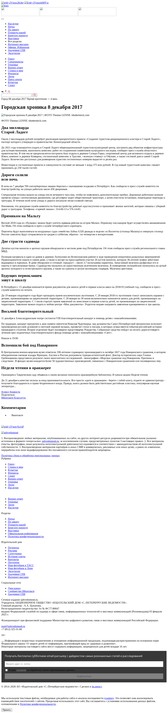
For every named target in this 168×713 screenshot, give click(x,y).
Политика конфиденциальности (26, 536)
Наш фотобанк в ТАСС (21, 565)
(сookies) (109, 698)
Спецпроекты (15, 61)
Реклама (12, 550)
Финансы (13, 73)
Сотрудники (15, 553)
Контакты (13, 559)
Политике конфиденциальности (38, 704)
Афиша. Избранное (18, 47)
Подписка (13, 547)
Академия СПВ (16, 50)
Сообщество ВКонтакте (21, 591)
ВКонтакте (7, 397)
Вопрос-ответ (15, 67)
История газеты (16, 556)
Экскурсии (14, 53)
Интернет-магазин (18, 44)
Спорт (11, 85)
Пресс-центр (15, 79)
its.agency (97, 686)
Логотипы (13, 562)
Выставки (13, 38)
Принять (7, 710)
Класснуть (20, 397)
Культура (13, 82)
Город (11, 58)
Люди (11, 76)
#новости (15, 391)
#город (5, 391)
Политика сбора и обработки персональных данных (30, 455)
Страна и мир (15, 70)
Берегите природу (18, 35)
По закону (13, 29)
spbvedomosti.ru (50, 441)
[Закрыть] (2, 641)
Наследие (13, 23)
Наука (11, 26)
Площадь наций (17, 32)
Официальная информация (23, 533)
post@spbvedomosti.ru (13, 626)
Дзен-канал (14, 588)
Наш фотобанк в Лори (20, 568)
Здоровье (13, 64)
